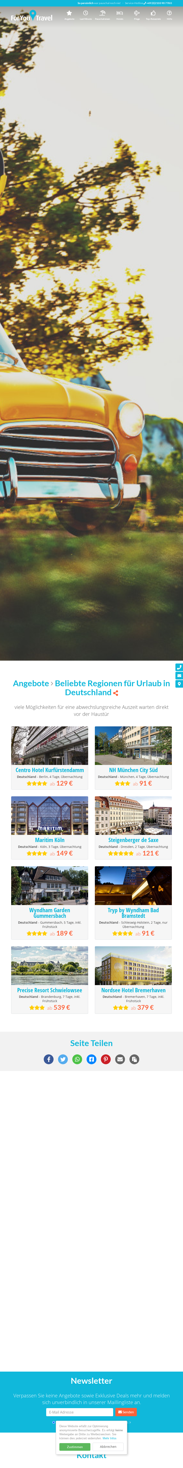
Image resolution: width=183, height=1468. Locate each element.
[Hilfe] (169, 13)
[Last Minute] (85, 13)
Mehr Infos (109, 1438)
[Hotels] (120, 13)
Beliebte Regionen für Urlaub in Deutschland (112, 687)
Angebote (31, 683)
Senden (128, 1412)
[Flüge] (137, 13)
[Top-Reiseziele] (153, 13)
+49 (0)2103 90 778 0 (159, 3)
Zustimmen (75, 1447)
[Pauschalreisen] (102, 13)
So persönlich (86, 3)
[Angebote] (69, 13)
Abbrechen (108, 1446)
